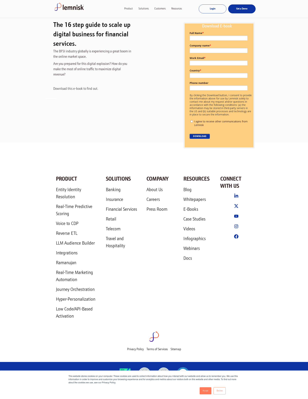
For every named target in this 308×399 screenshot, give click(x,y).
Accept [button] (205, 391)
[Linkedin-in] (236, 196)
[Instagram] (236, 226)
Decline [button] (220, 391)
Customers (160, 8)
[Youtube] (236, 216)
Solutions (143, 8)
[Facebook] (236, 236)
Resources (176, 8)
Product (128, 8)
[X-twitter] (236, 206)
